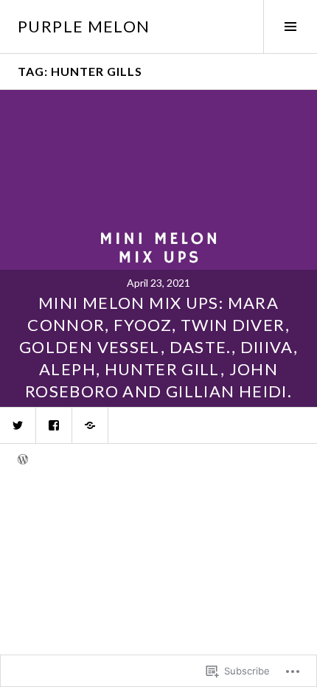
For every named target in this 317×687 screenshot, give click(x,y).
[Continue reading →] (158, 248)
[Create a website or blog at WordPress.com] (23, 460)
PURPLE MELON (84, 26)
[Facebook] (54, 425)
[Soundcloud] (90, 425)
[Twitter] (17, 425)
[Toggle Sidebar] (290, 26)
